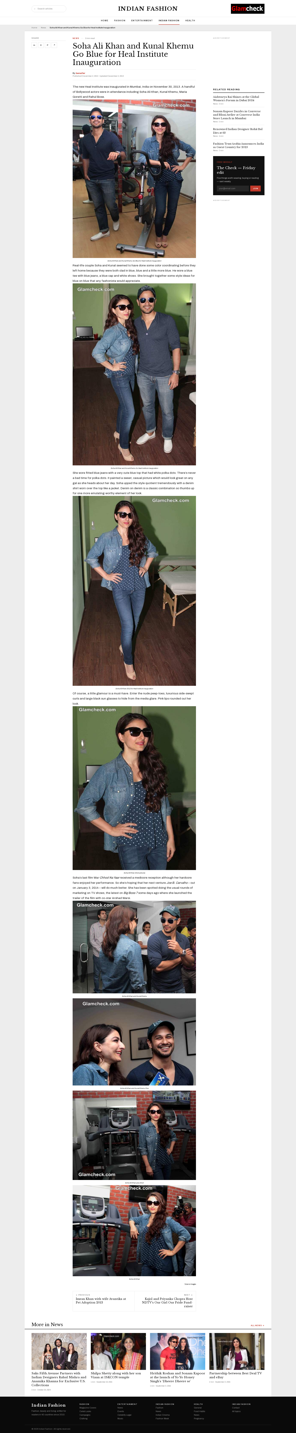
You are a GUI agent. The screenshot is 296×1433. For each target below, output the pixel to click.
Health (190, 20)
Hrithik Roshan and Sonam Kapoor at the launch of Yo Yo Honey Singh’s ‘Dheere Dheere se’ (177, 1377)
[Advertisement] (238, 61)
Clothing (83, 1419)
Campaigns (84, 1415)
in (34, 45)
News (43, 28)
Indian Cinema (163, 1415)
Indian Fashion (148, 8)
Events (121, 1411)
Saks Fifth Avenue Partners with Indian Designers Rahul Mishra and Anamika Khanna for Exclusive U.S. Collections (59, 1379)
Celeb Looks (85, 1411)
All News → (257, 1325)
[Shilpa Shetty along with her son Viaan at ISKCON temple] (118, 1351)
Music (120, 1419)
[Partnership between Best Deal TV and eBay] (236, 1351)
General (198, 1408)
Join (255, 188)
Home (104, 20)
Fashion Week (162, 1419)
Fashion (119, 20)
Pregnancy (199, 1419)
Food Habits (199, 1411)
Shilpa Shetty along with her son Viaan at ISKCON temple (116, 1375)
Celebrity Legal (124, 1415)
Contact (235, 1408)
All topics (236, 1411)
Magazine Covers (87, 1408)
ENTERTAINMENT (142, 20)
